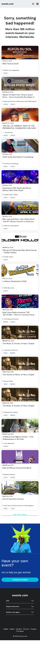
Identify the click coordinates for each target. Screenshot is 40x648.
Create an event (20, 579)
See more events (20, 514)
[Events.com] (20, 596)
